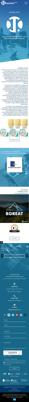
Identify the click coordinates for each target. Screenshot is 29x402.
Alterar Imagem (7, 356)
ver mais (14, 238)
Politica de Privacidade (14, 390)
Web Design (14, 255)
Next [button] (26, 255)
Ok (14, 399)
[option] (14, 164)
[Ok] (27, 397)
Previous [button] (2, 255)
